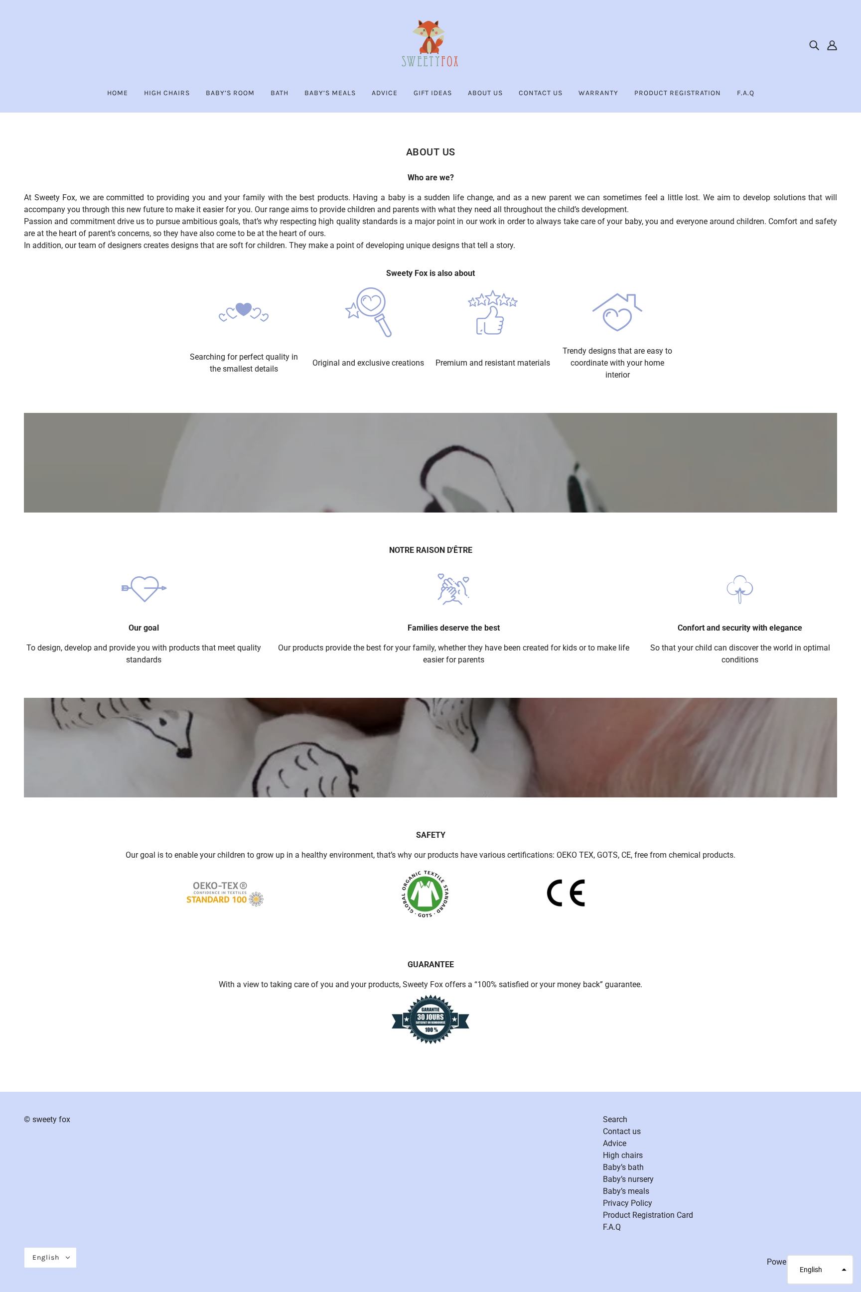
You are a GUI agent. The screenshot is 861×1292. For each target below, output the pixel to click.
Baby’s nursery (628, 1179)
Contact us (622, 1131)
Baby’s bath (623, 1167)
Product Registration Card (648, 1215)
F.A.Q (612, 1227)
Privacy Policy (627, 1203)
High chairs (623, 1155)
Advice (614, 1143)
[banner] (430, 44)
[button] (820, 1269)
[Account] (832, 45)
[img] (814, 45)
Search (615, 1119)
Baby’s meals (626, 1191)
